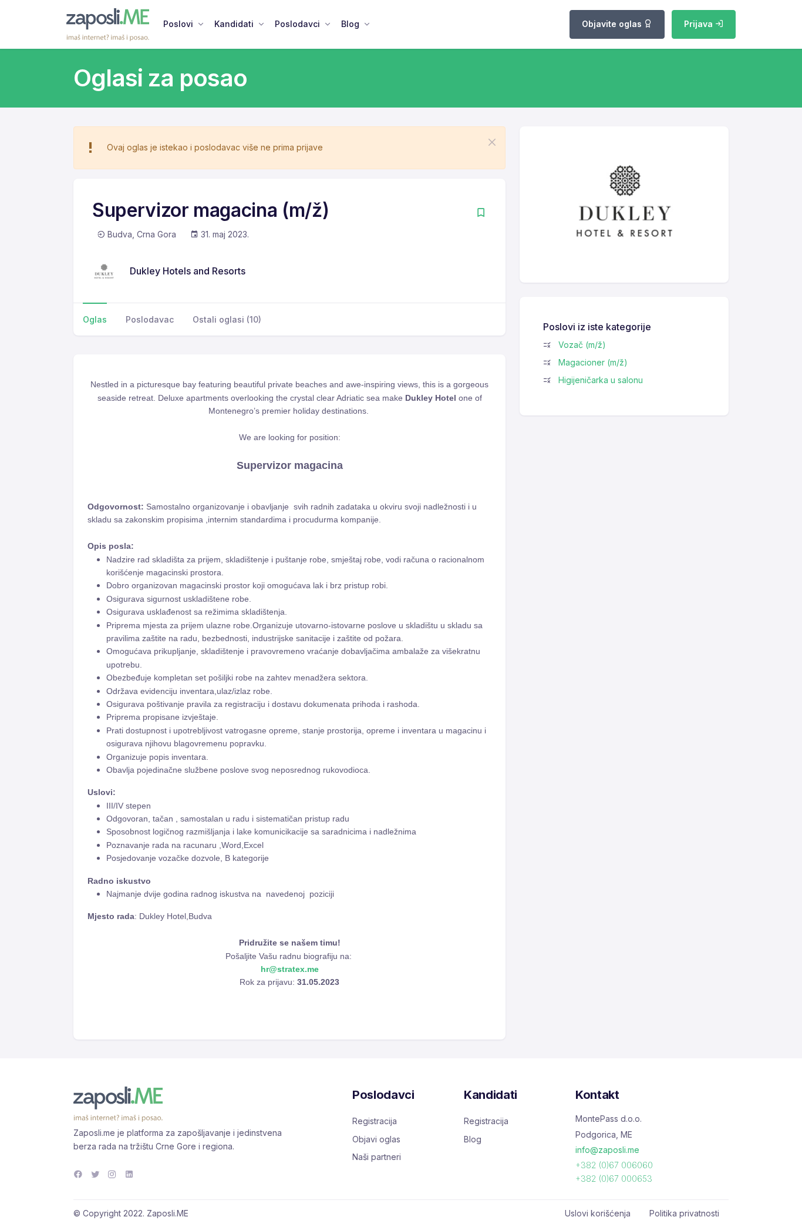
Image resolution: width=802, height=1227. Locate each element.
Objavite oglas (613, 24)
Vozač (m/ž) (582, 345)
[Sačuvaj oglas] (481, 214)
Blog (350, 24)
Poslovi (178, 24)
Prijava (699, 24)
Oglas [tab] (95, 319)
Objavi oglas (376, 1139)
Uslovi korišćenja (598, 1213)
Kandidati (234, 24)
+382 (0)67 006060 (614, 1165)
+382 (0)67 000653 (613, 1179)
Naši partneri (376, 1157)
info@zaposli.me (607, 1150)
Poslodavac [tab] (150, 319)
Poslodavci (297, 24)
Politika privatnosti (684, 1213)
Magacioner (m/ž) (593, 362)
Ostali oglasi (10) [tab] (227, 319)
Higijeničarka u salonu (600, 380)
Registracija (374, 1121)
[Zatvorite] (492, 142)
